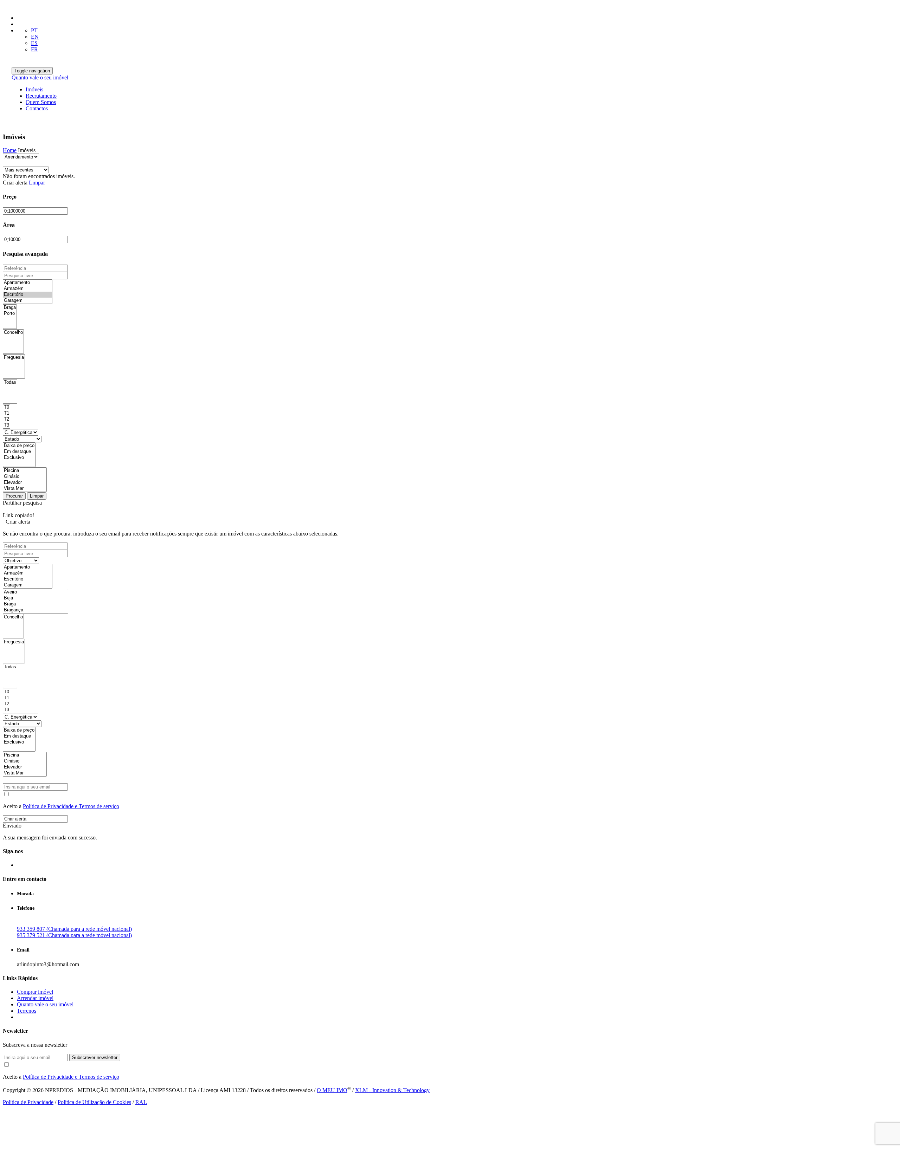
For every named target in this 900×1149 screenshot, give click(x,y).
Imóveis (34, 89)
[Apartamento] (27, 283)
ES (34, 43)
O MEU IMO (332, 1090)
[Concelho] (13, 333)
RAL (141, 1102)
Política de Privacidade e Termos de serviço (71, 806)
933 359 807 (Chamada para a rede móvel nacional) (74, 929)
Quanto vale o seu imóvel (40, 77)
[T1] (6, 413)
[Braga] (10, 308)
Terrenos (26, 1011)
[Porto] (10, 314)
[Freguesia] (14, 358)
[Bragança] (35, 610)
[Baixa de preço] (19, 446)
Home (10, 150)
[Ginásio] (24, 477)
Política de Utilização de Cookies (94, 1102)
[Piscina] (24, 471)
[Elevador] (24, 483)
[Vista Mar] (24, 489)
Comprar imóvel (35, 992)
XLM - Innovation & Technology (392, 1090)
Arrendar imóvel (35, 998)
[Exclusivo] (19, 458)
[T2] (6, 419)
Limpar (37, 183)
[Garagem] (27, 301)
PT (34, 30)
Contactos (37, 108)
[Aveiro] (35, 592)
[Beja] (35, 598)
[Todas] (10, 382)
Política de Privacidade (28, 1102)
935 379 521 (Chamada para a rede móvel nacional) (74, 935)
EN (35, 37)
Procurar (14, 496)
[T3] (6, 425)
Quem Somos (41, 102)
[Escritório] (27, 295)
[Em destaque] (19, 452)
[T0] (6, 407)
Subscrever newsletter (94, 1057)
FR (34, 49)
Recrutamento (41, 96)
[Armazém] (27, 289)
